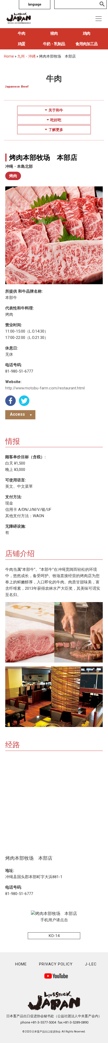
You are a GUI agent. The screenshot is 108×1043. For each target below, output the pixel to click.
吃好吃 (55, 120)
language (34, 4)
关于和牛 (55, 110)
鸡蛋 (21, 44)
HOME (21, 964)
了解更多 (55, 130)
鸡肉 (86, 33)
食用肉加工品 (86, 44)
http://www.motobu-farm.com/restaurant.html (45, 388)
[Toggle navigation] (98, 19)
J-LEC (91, 964)
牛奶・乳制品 (54, 44)
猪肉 (54, 33)
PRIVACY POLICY (56, 964)
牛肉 (21, 33)
